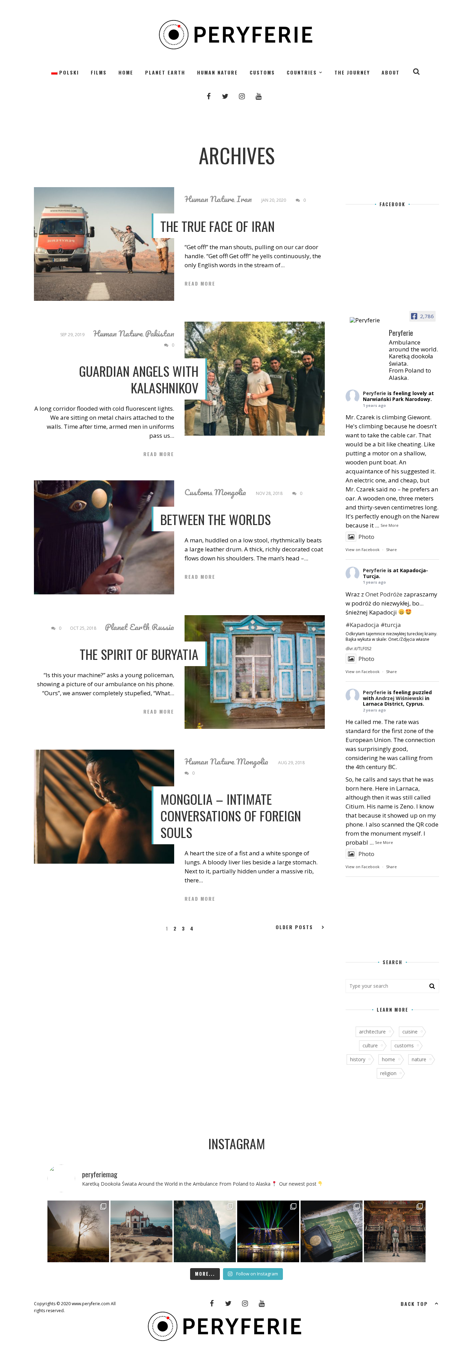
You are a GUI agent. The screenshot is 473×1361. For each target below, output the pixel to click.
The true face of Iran (217, 226)
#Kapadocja (362, 625)
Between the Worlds (215, 519)
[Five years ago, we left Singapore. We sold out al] (268, 1232)
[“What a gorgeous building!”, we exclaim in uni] (332, 1232)
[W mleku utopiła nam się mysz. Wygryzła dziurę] (78, 1232)
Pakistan (159, 333)
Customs (262, 72)
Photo (366, 537)
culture (370, 1045)
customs (404, 1045)
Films (99, 72)
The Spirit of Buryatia (139, 654)
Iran (244, 199)
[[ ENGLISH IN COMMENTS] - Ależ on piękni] (205, 1232)
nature (419, 1059)
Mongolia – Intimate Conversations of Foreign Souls (230, 815)
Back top (414, 1303)
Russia (163, 627)
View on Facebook (363, 549)
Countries (302, 72)
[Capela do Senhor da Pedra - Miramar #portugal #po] (141, 1232)
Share (391, 549)
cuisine (410, 1031)
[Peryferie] (366, 320)
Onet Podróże (383, 594)
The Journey (352, 72)
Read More (200, 283)
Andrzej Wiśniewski (399, 698)
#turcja (391, 625)
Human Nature (217, 72)
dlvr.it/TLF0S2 (359, 649)
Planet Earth (165, 72)
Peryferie (374, 393)
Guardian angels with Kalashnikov (138, 379)
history (357, 1059)
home (388, 1059)
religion (388, 1073)
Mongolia (230, 492)
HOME (125, 72)
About (391, 72)
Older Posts (294, 927)
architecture (372, 1031)
